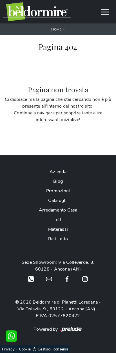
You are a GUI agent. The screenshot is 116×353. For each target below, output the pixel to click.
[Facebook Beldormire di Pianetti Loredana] (67, 278)
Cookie (25, 349)
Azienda (58, 172)
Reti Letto (58, 239)
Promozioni (58, 191)
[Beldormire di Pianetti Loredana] (37, 11)
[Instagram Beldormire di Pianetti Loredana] (85, 278)
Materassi (58, 229)
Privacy (8, 349)
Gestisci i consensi (53, 349)
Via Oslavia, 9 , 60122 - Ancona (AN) (56, 309)
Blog (58, 181)
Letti (58, 220)
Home (56, 29)
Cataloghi (58, 200)
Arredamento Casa (58, 210)
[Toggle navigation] (105, 12)
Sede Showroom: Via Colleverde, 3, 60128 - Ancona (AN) (58, 265)
